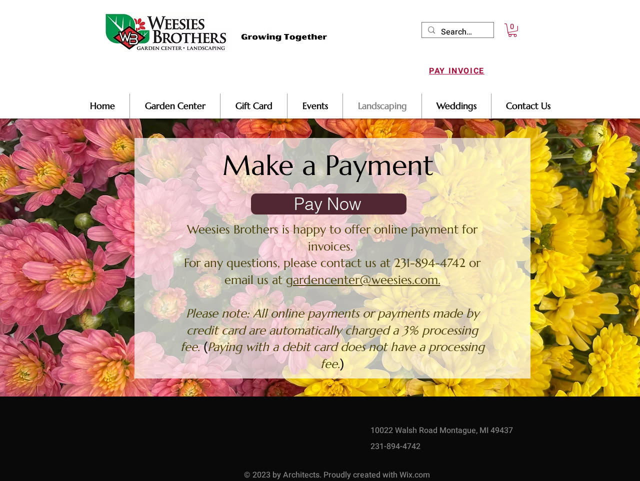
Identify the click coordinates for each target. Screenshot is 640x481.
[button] (512, 30)
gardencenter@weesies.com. (363, 280)
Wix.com (415, 475)
